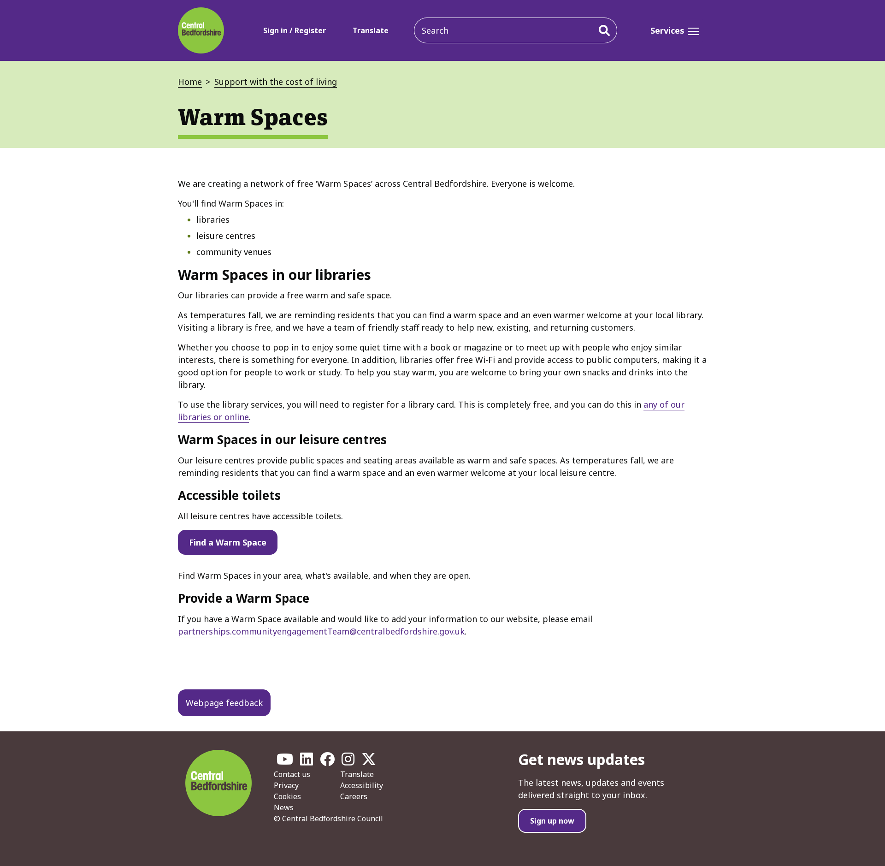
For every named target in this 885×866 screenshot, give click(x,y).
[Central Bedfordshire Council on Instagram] (348, 762)
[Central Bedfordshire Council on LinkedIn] (306, 762)
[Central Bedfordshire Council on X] (368, 762)
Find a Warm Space (227, 542)
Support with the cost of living (275, 81)
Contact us (292, 774)
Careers (353, 796)
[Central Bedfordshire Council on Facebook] (327, 762)
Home (190, 81)
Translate (371, 30)
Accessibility (361, 785)
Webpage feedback (224, 702)
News (284, 807)
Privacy (286, 785)
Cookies (287, 796)
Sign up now (552, 821)
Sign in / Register (294, 30)
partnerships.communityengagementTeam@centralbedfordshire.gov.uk (321, 631)
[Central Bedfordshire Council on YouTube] (285, 762)
